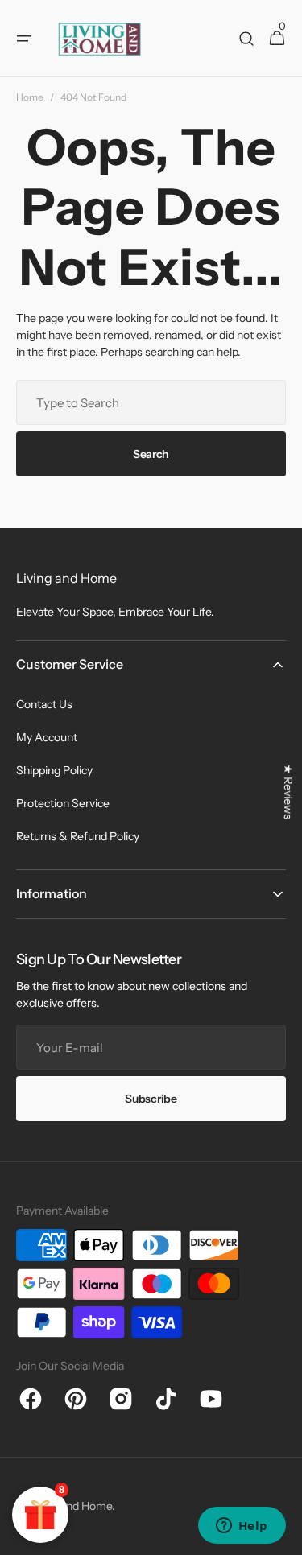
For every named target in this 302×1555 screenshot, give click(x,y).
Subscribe (150, 1098)
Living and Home (70, 1506)
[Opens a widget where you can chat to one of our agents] (241, 1527)
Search (151, 454)
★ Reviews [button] (288, 791)
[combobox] (151, 402)
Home (29, 97)
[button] (24, 38)
